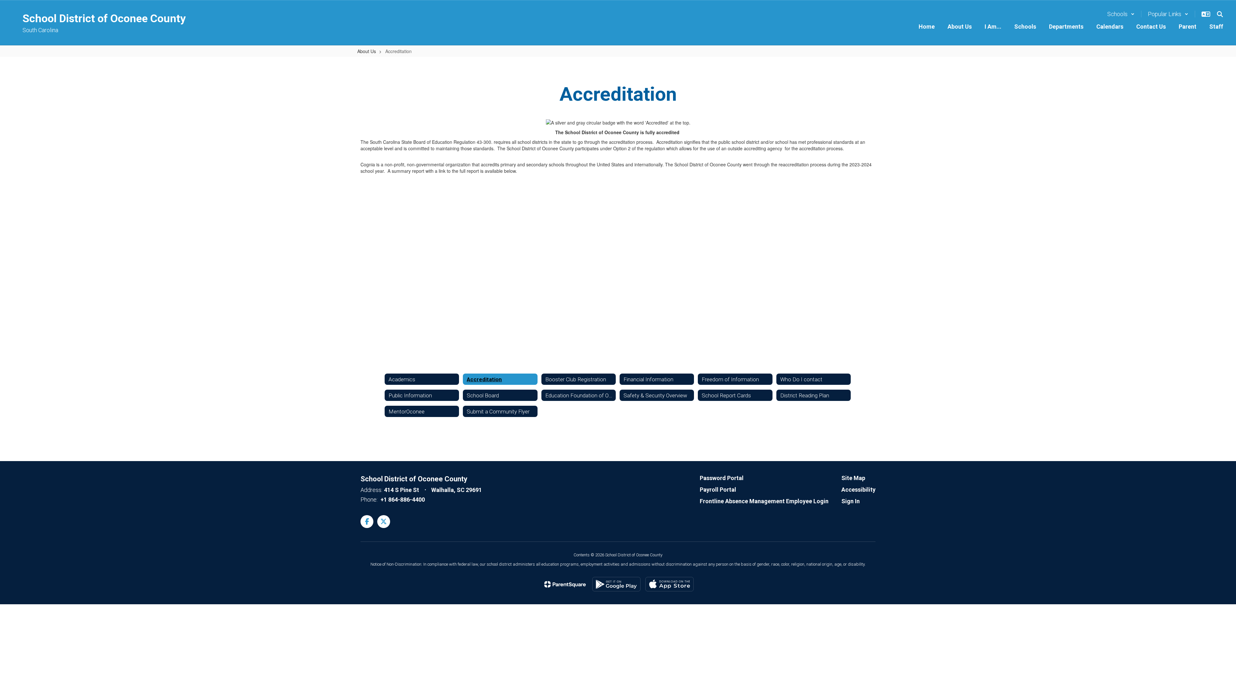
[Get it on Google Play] (616, 584)
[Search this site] (1220, 14)
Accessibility (858, 489)
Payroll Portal (718, 489)
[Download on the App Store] (669, 584)
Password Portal (722, 478)
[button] (1121, 14)
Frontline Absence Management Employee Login (764, 501)
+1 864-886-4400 (402, 499)
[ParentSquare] (565, 584)
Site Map (853, 478)
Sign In (850, 501)
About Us (366, 51)
